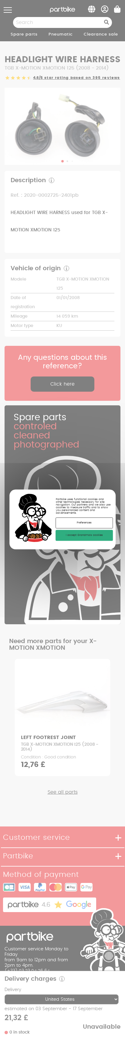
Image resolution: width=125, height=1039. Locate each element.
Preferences (84, 523)
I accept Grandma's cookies (84, 535)
